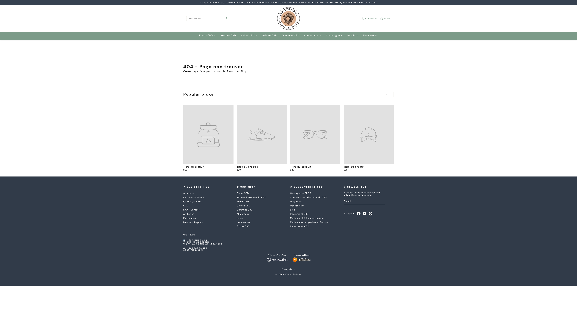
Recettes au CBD (299, 226)
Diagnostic (296, 201)
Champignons (334, 35)
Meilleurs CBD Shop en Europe (307, 218)
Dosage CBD (297, 205)
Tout (386, 94)
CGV (185, 205)
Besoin (351, 35)
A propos (188, 193)
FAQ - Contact (191, 209)
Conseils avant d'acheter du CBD (308, 197)
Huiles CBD (247, 35)
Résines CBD (228, 35)
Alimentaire (311, 35)
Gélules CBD (269, 35)
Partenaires (189, 218)
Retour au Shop (237, 71)
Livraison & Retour (193, 197)
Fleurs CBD (206, 35)
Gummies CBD (290, 35)
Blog (292, 209)
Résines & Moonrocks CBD (251, 197)
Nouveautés (370, 35)
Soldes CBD (243, 226)
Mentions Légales (193, 222)
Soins (240, 218)
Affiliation (188, 214)
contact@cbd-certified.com (196, 249)
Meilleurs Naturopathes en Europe (309, 222)
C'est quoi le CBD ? (300, 193)
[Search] (227, 18)
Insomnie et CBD (299, 214)
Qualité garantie (192, 201)
